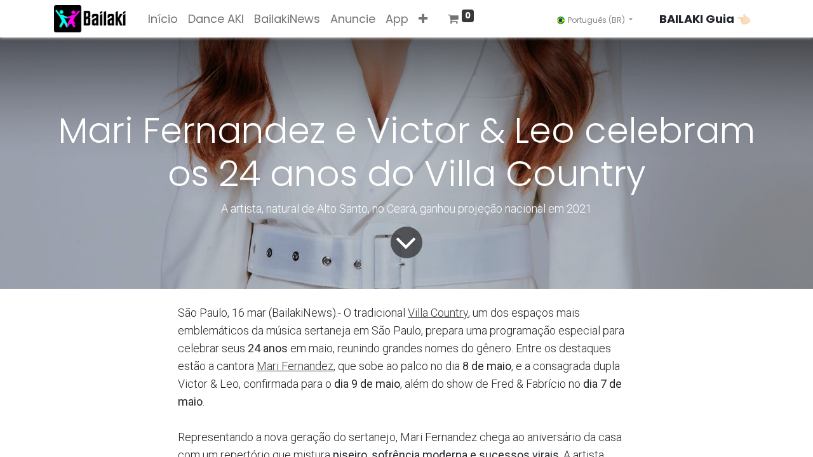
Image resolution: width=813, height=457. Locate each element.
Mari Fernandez (295, 366)
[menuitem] (163, 18)
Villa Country (438, 312)
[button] (423, 18)
